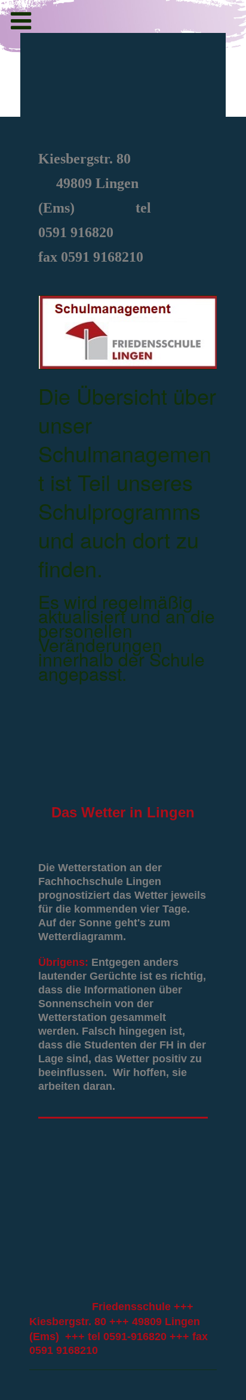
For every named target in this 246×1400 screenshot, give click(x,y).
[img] (122, 88)
